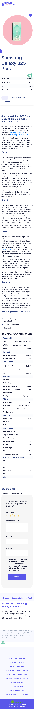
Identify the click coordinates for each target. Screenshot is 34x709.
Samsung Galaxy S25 (16, 133)
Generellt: (7, 338)
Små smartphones (17, 682)
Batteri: (6, 352)
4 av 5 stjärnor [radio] (15, 515)
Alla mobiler (17, 651)
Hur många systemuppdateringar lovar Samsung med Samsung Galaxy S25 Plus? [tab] (16, 632)
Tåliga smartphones (17, 667)
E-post (9, 548)
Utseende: (8, 361)
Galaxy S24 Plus (7, 250)
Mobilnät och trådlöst (13, 457)
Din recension (12, 521)
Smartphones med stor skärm (17, 675)
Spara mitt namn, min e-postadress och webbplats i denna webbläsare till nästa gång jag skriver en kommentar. (18, 565)
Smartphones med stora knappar (17, 671)
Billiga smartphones (17, 690)
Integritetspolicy (19, 704)
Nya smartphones (10, 694)
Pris (5, 97)
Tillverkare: (5, 78)
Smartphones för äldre (17, 659)
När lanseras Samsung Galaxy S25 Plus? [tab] (17, 598)
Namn (9, 537)
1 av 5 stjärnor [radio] (7, 515)
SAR (5, 477)
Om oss (11, 704)
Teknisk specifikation (18, 97)
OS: (2, 86)
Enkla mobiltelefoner (17, 686)
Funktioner (8, 428)
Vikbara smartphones (17, 663)
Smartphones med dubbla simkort (17, 678)
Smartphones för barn (17, 655)
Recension (7, 101)
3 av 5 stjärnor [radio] (12, 515)
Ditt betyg (11, 512)
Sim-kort (7, 415)
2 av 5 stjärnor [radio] (10, 515)
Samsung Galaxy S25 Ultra (19, 135)
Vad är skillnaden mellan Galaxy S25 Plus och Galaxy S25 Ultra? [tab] (15, 636)
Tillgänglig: (5, 90)
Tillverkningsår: (6, 82)
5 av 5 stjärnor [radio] (18, 515)
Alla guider (25, 694)
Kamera (6, 376)
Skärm (6, 399)
